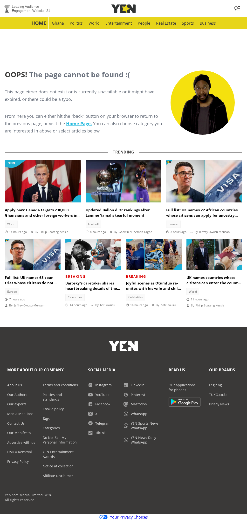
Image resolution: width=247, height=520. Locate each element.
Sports (188, 23)
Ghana (58, 23)
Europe (173, 224)
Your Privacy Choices (129, 517)
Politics (76, 23)
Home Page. (79, 123)
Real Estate (166, 23)
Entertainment (118, 23)
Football (93, 224)
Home (38, 23)
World (94, 23)
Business (208, 23)
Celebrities (75, 297)
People (144, 23)
